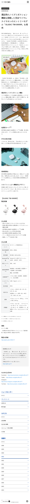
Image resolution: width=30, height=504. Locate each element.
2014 (2, 490)
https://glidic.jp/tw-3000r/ (7, 340)
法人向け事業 (4, 424)
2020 (2, 468)
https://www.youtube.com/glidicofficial (16, 384)
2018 (2, 475)
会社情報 (3, 420)
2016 (2, 482)
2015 (2, 486)
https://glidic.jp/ (6, 363)
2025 (2, 449)
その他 (3, 431)
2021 (2, 464)
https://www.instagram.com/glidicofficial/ (11, 381)
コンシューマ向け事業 (7, 428)
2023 (2, 456)
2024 (2, 453)
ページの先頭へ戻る (27, 501)
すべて (3, 395)
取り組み (3, 407)
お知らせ (3, 403)
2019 (2, 471)
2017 (2, 479)
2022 (2, 460)
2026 (2, 445)
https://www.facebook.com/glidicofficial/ (17, 375)
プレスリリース (5, 399)
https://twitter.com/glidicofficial (13, 377)
